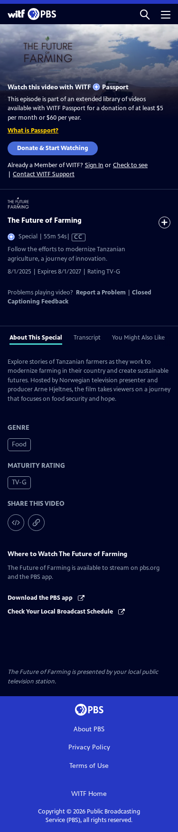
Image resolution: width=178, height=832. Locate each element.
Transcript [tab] (87, 337)
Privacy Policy (89, 747)
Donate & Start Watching (52, 148)
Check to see (130, 165)
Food (19, 444)
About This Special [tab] (35, 337)
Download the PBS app (41, 598)
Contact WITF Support (44, 174)
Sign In (94, 165)
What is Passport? (33, 130)
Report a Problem (101, 292)
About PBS (89, 729)
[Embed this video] (16, 522)
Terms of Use (89, 766)
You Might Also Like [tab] (138, 337)
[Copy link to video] (36, 522)
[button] (144, 14)
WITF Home (89, 794)
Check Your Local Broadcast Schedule (61, 611)
